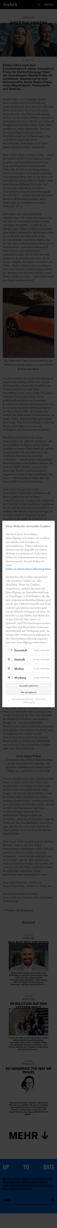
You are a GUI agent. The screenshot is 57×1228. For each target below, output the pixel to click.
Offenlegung (29, 702)
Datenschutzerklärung (22, 699)
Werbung (20, 677)
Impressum (40, 699)
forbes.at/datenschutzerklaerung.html (28, 569)
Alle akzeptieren (28, 692)
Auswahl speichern (28, 685)
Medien (19, 668)
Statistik (19, 659)
